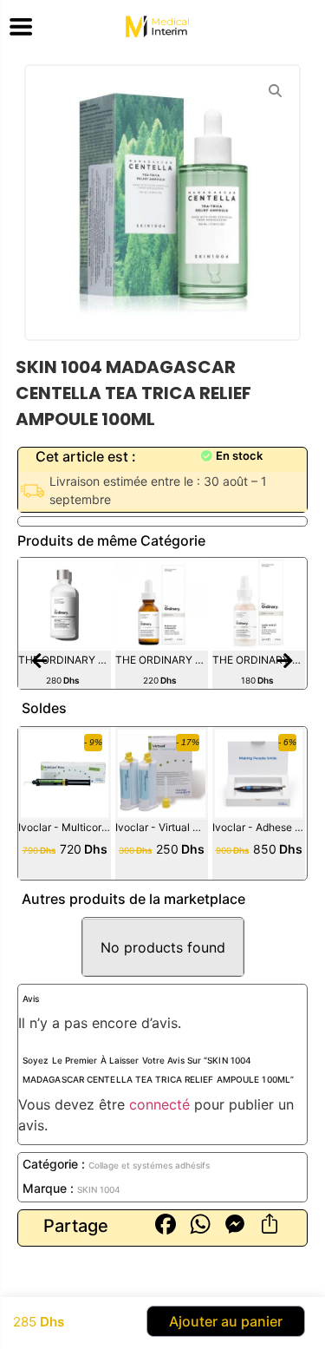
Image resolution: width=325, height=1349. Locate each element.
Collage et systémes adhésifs (149, 1165)
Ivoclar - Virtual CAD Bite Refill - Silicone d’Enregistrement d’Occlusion (161, 827)
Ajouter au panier (226, 1321)
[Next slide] (285, 661)
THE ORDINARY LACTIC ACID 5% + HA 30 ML (258, 659)
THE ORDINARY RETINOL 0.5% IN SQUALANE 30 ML (161, 659)
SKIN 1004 (98, 1189)
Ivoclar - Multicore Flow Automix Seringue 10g (64, 827)
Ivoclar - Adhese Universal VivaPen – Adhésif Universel (258, 827)
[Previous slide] (40, 661)
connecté (159, 1104)
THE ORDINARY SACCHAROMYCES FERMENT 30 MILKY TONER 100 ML (64, 659)
